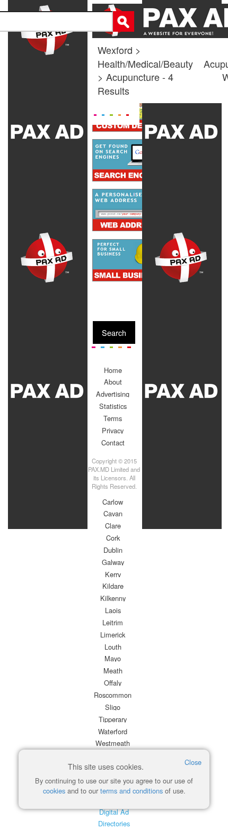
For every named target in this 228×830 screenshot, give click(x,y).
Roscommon (112, 695)
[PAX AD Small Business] (128, 260)
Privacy (113, 430)
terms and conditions (131, 791)
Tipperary (113, 719)
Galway (113, 562)
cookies (54, 791)
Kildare (113, 586)
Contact (113, 442)
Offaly (112, 683)
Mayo (112, 658)
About (113, 382)
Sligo (112, 707)
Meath (112, 670)
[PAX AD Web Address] (128, 210)
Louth (112, 647)
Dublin (112, 550)
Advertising (112, 394)
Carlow (112, 502)
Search (114, 332)
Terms (112, 418)
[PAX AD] (47, 415)
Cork (113, 538)
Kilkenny (113, 598)
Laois (113, 610)
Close (193, 762)
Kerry (113, 574)
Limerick (112, 635)
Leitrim (112, 622)
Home (113, 370)
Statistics (113, 406)
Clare (113, 526)
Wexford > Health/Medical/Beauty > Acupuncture (145, 63)
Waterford (112, 731)
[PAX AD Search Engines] (128, 160)
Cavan (112, 513)
